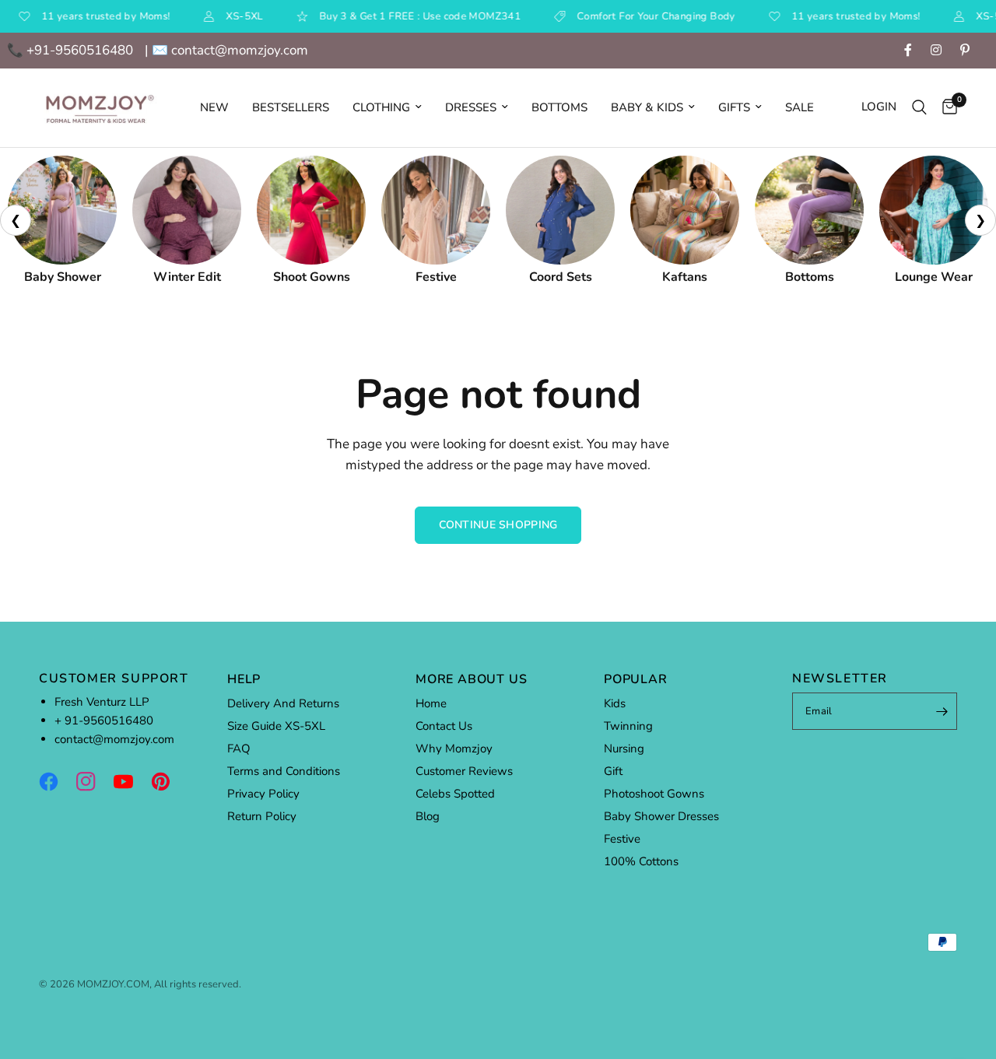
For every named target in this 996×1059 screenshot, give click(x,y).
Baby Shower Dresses (661, 816)
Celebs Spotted (455, 793)
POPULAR (636, 679)
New (214, 107)
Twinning (628, 726)
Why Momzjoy (454, 748)
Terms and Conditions (283, 771)
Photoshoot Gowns (654, 793)
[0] (946, 107)
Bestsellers (290, 107)
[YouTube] (131, 781)
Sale (799, 107)
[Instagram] (93, 781)
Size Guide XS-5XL (276, 726)
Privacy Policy (263, 793)
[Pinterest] (168, 781)
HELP (244, 679)
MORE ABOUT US (471, 679)
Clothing (381, 107)
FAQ (239, 748)
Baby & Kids (647, 107)
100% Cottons (641, 861)
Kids (615, 703)
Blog (428, 816)
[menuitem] (214, 107)
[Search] (919, 107)
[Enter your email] (941, 711)
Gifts (734, 107)
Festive (622, 839)
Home (431, 703)
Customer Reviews (464, 771)
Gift (613, 771)
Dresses (470, 107)
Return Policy (261, 816)
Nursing (624, 748)
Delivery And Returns (283, 703)
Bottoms (559, 107)
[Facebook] (56, 781)
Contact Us (444, 726)
